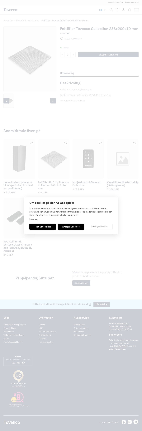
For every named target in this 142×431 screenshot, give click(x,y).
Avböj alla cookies (71, 227)
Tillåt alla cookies (42, 227)
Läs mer (33, 218)
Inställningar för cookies (99, 226)
